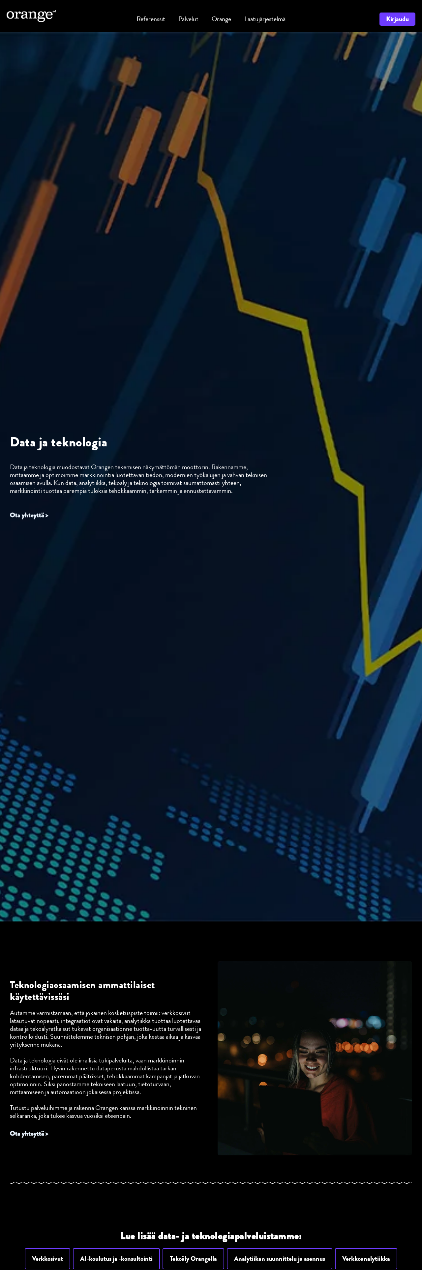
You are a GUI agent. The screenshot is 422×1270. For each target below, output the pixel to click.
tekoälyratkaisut (50, 1028)
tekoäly (117, 483)
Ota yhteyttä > (29, 515)
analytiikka (92, 483)
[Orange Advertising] (31, 15)
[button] (47, 1258)
